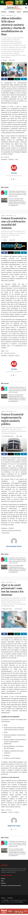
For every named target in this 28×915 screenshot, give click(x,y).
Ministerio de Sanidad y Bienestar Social (11, 530)
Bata (2, 881)
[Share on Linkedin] (24, 79)
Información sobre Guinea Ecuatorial (11, 885)
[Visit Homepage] (13, 7)
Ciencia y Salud (9, 15)
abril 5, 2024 (12, 60)
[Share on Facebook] (4, 79)
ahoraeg (5, 60)
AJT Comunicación (19, 902)
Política (3, 12)
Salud (19, 12)
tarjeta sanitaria (5, 532)
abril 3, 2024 (19, 436)
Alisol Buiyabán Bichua (8, 436)
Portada (3, 15)
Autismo (17, 355)
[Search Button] (26, 7)
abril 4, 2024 (12, 240)
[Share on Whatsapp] (17, 79)
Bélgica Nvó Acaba (7, 608)
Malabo (3, 878)
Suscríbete (10, 898)
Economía (12, 12)
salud (16, 159)
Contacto (3, 898)
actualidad (11, 159)
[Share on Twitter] (11, 79)
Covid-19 (11, 812)
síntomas (17, 812)
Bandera (3, 883)
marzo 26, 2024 (18, 608)
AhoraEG (6, 900)
